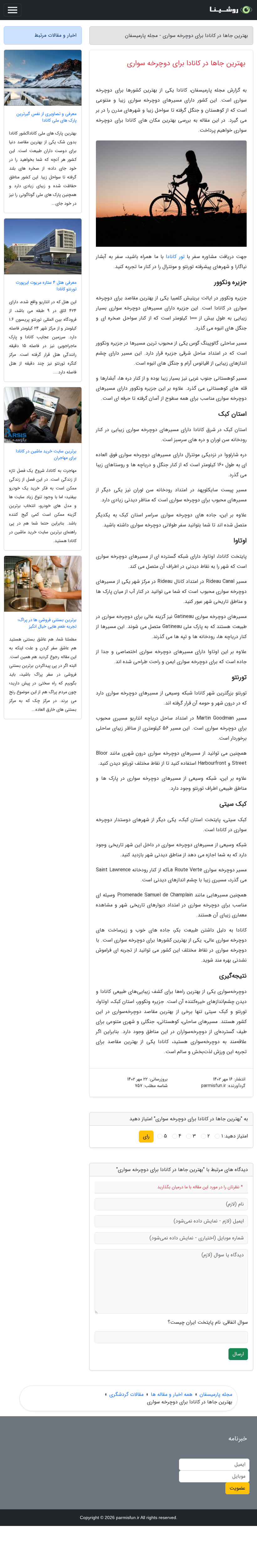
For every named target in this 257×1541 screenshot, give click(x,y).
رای (146, 1136)
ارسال (238, 1354)
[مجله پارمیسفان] (230, 10)
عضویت (237, 1488)
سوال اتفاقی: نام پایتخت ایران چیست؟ (208, 1322)
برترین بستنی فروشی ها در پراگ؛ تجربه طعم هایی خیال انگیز (47, 623)
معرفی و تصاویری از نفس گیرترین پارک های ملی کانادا (46, 117)
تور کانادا (175, 257)
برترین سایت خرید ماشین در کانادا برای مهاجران (46, 454)
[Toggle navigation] (12, 10)
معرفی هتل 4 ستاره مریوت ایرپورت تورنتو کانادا (46, 286)
